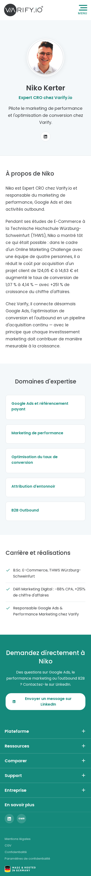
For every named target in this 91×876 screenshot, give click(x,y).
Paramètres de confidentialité (27, 858)
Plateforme (17, 731)
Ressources (17, 746)
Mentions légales (18, 839)
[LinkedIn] (45, 136)
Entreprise (15, 790)
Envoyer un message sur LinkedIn (48, 701)
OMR (21, 818)
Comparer (16, 761)
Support (13, 775)
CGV (8, 845)
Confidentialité (16, 852)
